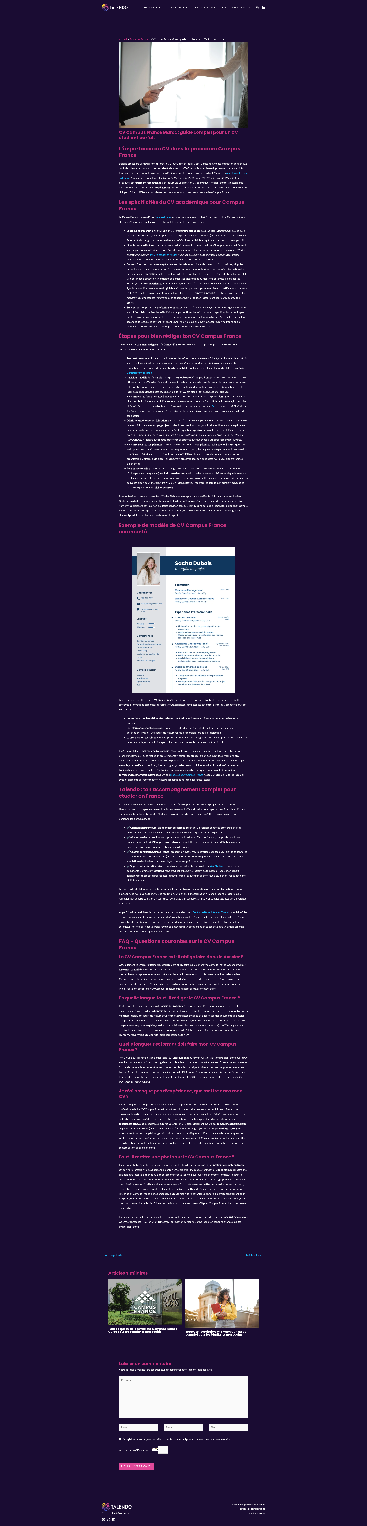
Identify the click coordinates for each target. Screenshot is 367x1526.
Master (215, 406)
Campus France (163, 217)
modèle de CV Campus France (186, 774)
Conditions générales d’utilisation (248, 1504)
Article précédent (113, 1255)
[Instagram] (257, 7)
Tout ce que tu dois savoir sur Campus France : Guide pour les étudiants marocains (142, 1330)
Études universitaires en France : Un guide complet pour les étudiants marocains (215, 1333)
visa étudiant (217, 866)
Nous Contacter (241, 7)
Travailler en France (179, 7)
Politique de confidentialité (252, 1508)
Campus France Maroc (139, 372)
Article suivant (255, 1255)
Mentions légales (256, 1513)
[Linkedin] (263, 7)
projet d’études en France (163, 254)
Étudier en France (153, 7)
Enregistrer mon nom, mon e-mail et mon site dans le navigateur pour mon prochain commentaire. (177, 1439)
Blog (224, 7)
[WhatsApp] (108, 1519)
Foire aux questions (206, 7)
